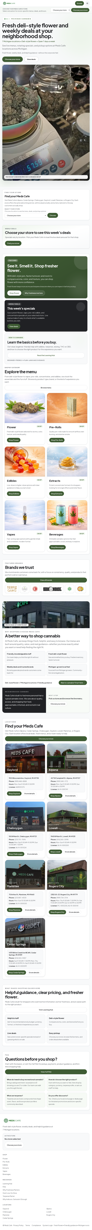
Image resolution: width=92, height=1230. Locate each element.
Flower (5, 1159)
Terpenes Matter (9, 1196)
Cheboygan (7, 1212)
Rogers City (50, 1215)
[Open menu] (87, 3)
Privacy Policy (18, 1225)
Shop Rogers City (57, 912)
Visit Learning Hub (46, 1010)
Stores (79, 3)
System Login (48, 1225)
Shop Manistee (14, 910)
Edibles (5, 1165)
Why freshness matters (34, 293)
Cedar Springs (8, 1218)
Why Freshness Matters (11, 1190)
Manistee (6, 1215)
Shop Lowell (55, 852)
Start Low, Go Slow (10, 1193)
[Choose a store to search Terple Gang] (12, 589)
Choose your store (80, 10)
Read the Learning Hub (46, 355)
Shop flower (14, 293)
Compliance (36, 1225)
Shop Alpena (56, 796)
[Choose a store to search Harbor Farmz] (69, 589)
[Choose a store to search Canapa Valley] (24, 589)
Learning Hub (7, 1184)
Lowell (48, 1212)
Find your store (13, 243)
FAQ (4, 1187)
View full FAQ (46, 1072)
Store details (29, 793)
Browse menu (46, 388)
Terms (27, 1225)
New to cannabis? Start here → (73, 683)
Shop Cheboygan (16, 854)
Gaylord (6, 1209)
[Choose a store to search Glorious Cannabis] (35, 589)
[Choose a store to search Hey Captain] (81, 589)
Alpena (48, 1209)
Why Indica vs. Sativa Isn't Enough (15, 1199)
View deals (31, 59)
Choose (53, 215)
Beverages (7, 1174)
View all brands (46, 580)
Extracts (6, 1168)
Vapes (5, 1171)
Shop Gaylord (14, 793)
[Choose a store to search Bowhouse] (52, 589)
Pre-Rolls (6, 1162)
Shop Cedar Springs (16, 972)
